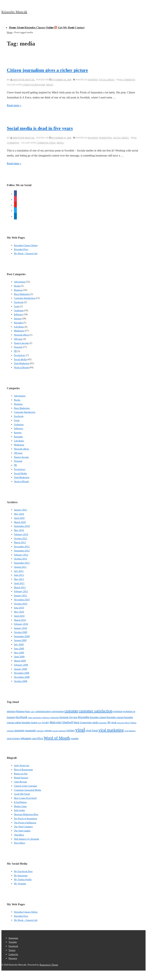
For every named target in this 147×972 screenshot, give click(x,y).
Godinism (18, 310)
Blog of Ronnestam (23, 769)
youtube (74, 738)
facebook (21, 717)
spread (55, 731)
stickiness (62, 731)
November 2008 (22, 677)
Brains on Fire (21, 773)
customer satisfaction (95, 711)
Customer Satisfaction (24, 298)
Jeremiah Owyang (68, 717)
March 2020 (20, 522)
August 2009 (20, 640)
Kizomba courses (115, 717)
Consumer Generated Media (27, 790)
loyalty (45, 722)
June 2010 (19, 607)
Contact (79, 27)
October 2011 (20, 558)
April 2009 (19, 656)
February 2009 (21, 664)
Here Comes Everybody (25, 798)
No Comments (127, 80)
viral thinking (130, 731)
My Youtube (20, 883)
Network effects (21, 334)
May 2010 (19, 611)
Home (12, 27)
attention (11, 711)
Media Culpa (20, 806)
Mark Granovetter (83, 722)
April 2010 (19, 616)
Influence (18, 314)
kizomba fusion (29, 722)
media (49, 85)
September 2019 (22, 526)
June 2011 (19, 575)
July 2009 (19, 644)
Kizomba (18, 322)
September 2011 (22, 562)
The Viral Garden (22, 830)
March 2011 (20, 587)
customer (71, 711)
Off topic (18, 339)
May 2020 (19, 514)
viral (80, 729)
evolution (117, 711)
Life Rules (19, 326)
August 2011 (20, 567)
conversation (57, 711)
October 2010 (20, 603)
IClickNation (20, 802)
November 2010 (22, 599)
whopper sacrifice (31, 738)
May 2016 (19, 530)
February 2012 (21, 554)
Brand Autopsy (21, 777)
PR (15, 351)
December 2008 (21, 673)
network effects (123, 723)
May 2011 (19, 579)
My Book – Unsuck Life (25, 253)
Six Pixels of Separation (25, 818)
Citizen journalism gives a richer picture (47, 70)
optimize (10, 731)
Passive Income (21, 343)
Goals (17, 306)
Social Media (106, 80)
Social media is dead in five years (40, 128)
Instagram (13, 938)
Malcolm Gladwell (61, 722)
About (20, 27)
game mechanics (35, 718)
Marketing (105, 138)
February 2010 (21, 624)
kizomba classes (98, 717)
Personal (18, 347)
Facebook (18, 302)
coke (32, 712)
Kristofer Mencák (14, 12)
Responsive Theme (49, 964)
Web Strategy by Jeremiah (26, 839)
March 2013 (20, 542)
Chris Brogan (20, 781)
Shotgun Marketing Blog (26, 814)
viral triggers (13, 738)
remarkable (30, 730)
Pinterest (13, 958)
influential (54, 718)
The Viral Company (23, 826)
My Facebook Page (23, 871)
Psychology (19, 355)
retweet (48, 730)
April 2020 (19, 518)
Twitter (12, 950)
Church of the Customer (25, 785)
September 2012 (22, 550)
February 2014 (21, 534)
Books (17, 286)
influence (46, 718)
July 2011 (19, 571)
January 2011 (20, 595)
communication (46, 143)
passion (19, 730)
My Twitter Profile (23, 879)
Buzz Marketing (22, 294)
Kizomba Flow (21, 249)
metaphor (103, 723)
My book (112, 722)
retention (40, 731)
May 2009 (19, 652)
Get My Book (65, 27)
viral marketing (111, 730)
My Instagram (20, 875)
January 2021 (20, 509)
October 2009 (20, 632)
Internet (93, 80)
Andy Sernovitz (21, 765)
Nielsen (133, 723)
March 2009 (20, 660)
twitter (71, 730)
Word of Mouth (21, 367)
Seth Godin (19, 810)
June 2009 (19, 648)
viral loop (92, 730)
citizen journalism (33, 85)
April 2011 (19, 583)
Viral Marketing (21, 363)
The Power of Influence (25, 822)
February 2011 (21, 591)
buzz (27, 711)
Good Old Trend (22, 794)
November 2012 (22, 546)
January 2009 (20, 669)
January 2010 (20, 628)
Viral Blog (19, 834)
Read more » (14, 105)
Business (93, 138)
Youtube (13, 942)
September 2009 (22, 636)
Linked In (13, 954)
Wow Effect (19, 842)
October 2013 (20, 538)
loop (40, 723)
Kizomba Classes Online (39, 27)
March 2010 (20, 620)
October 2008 (20, 681)
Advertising (19, 281)
